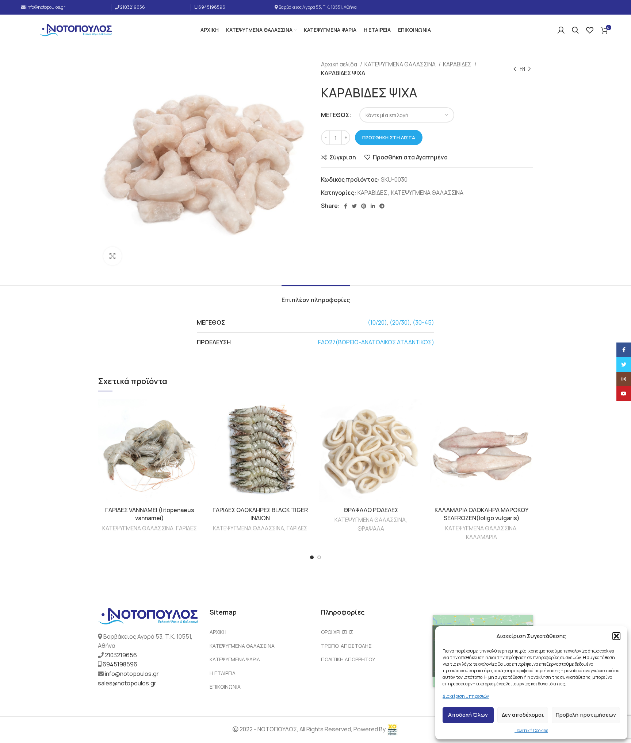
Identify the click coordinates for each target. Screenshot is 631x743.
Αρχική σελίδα (339, 64)
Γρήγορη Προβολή (196, 444)
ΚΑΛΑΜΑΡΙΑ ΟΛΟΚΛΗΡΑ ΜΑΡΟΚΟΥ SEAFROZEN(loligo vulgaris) (481, 514)
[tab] (316, 296)
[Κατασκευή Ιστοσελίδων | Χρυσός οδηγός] (392, 729)
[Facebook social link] (345, 206)
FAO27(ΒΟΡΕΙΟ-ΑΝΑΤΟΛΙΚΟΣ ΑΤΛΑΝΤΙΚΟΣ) (376, 342)
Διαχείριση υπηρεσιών (466, 696)
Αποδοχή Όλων (468, 715)
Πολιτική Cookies (531, 730)
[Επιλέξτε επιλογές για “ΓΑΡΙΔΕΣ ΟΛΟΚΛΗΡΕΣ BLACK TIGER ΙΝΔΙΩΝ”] (306, 427)
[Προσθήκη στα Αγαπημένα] (196, 411)
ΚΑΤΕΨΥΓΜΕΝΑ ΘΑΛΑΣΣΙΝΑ (400, 64)
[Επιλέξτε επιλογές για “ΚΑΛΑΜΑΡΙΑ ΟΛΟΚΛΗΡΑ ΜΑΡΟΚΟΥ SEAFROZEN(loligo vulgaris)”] (528, 427)
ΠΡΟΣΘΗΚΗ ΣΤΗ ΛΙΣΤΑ (388, 137)
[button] (616, 636)
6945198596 (211, 7)
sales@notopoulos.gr (127, 683)
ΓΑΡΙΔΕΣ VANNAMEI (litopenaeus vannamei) (149, 514)
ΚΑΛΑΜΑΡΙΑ (481, 537)
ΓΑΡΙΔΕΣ (186, 528)
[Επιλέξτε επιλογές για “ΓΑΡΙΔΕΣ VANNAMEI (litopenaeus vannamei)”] (196, 427)
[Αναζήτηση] (575, 30)
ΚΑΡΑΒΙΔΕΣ (458, 64)
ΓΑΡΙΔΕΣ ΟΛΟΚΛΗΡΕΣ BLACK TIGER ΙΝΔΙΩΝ (260, 514)
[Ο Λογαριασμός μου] (561, 30)
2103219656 (132, 7)
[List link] (260, 632)
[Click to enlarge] (112, 256)
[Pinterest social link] (363, 206)
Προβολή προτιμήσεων (586, 715)
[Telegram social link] (382, 206)
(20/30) (400, 322)
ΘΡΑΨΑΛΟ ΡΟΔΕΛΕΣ (371, 510)
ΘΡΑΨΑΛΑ (370, 529)
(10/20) (377, 322)
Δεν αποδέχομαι (523, 715)
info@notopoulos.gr (45, 7)
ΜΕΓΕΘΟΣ (335, 115)
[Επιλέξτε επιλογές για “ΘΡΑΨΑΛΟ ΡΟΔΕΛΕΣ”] (417, 427)
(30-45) (423, 322)
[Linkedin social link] (372, 206)
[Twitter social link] (354, 206)
